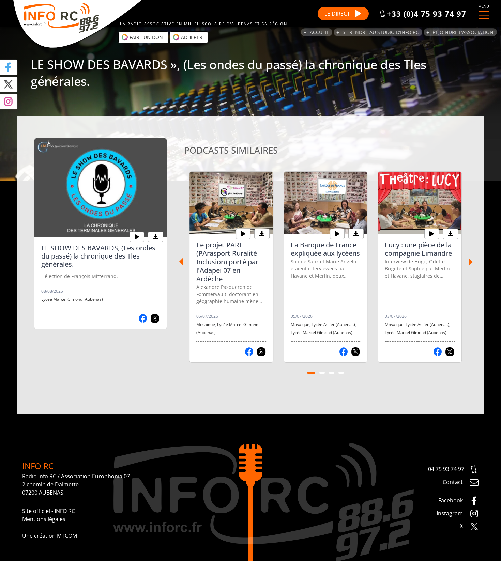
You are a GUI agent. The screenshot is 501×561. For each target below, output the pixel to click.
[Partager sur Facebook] (143, 318)
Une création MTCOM (49, 536)
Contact (453, 482)
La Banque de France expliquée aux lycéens (325, 249)
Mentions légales (43, 519)
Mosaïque (205, 324)
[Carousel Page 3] (331, 373)
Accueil (319, 32)
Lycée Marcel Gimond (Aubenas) (72, 299)
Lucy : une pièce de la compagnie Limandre (418, 249)
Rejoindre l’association (463, 32)
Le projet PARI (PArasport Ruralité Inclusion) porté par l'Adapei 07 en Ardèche (227, 261)
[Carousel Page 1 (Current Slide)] (311, 373)
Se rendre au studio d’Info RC (381, 32)
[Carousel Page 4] (341, 373)
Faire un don (145, 37)
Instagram (450, 513)
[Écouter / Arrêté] (137, 237)
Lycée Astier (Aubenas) (333, 324)
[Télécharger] (155, 237)
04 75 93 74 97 (446, 469)
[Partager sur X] (155, 318)
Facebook (451, 500)
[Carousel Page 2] (322, 373)
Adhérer (191, 37)
